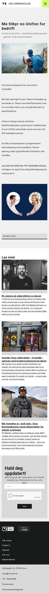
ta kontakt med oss (37, 165)
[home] (15, 3)
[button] (45, 3)
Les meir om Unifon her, (12, 165)
